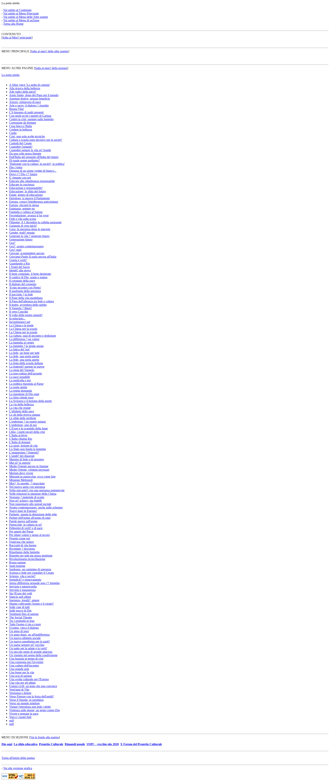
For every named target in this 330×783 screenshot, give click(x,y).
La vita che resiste (20, 407)
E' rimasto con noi (20, 177)
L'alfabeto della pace (21, 411)
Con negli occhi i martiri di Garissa (30, 115)
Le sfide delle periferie (22, 418)
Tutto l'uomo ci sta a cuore (25, 624)
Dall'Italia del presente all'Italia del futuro (33, 157)
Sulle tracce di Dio (20, 610)
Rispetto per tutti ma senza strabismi (30, 555)
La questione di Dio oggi (24, 394)
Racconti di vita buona (22, 545)
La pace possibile (19, 377)
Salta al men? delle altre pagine (49, 51)
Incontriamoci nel (19, 322)
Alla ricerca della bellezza (24, 88)
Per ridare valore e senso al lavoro (29, 535)
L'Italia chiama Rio (20, 438)
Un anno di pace (19, 631)
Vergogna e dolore (20, 693)
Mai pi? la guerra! (20, 462)
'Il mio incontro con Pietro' (25, 287)
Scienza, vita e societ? (22, 576)
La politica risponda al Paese (26, 383)
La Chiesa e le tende (21, 325)
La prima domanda (20, 390)
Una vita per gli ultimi (22, 682)
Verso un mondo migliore (24, 703)
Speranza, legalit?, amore (24, 600)
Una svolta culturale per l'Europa (29, 679)
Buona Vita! (16, 109)
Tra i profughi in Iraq (21, 620)
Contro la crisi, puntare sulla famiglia (31, 119)
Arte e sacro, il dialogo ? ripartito (29, 105)
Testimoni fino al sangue (24, 614)
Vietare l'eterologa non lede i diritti (30, 706)
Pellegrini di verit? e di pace (26, 528)
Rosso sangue (17, 562)
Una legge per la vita (21, 672)
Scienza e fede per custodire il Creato (31, 572)
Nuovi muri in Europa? (23, 511)
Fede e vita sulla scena (22, 218)
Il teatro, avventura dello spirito (28, 304)
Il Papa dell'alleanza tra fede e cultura (31, 301)
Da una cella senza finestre (25, 153)
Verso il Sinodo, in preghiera (26, 699)
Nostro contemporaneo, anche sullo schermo (36, 507)
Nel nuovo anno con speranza (27, 486)
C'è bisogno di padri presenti (26, 112)
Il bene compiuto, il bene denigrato (30, 273)
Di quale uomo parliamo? (24, 160)
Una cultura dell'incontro (24, 665)
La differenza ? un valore (24, 339)
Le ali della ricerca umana (24, 414)
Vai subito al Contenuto (17, 10)
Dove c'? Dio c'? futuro (23, 174)
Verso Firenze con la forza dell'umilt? (31, 696)
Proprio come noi (19, 538)
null (11, 720)
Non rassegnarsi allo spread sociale (30, 504)
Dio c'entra (15, 167)
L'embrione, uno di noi (23, 425)
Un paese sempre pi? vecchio (26, 645)
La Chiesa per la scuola (23, 328)
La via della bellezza (21, 404)
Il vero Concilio (18, 311)
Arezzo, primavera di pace (25, 102)
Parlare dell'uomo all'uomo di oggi (29, 517)
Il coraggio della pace (22, 280)
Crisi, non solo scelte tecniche (27, 136)
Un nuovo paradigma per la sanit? (29, 641)
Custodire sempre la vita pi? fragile (30, 150)
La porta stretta (10, 75)
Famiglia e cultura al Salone (26, 212)
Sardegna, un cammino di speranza (30, 569)
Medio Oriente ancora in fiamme (28, 466)
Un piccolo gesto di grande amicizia (30, 651)
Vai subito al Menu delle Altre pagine (25, 17)
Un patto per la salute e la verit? (28, 648)
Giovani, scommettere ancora (26, 253)
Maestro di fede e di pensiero (26, 459)
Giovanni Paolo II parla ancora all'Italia (32, 256)
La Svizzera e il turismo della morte (30, 401)
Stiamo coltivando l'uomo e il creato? (31, 603)
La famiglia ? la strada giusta (26, 346)
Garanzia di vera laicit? (23, 225)
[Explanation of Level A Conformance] (26, 778)
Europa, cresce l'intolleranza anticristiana (33, 201)
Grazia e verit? (18, 260)
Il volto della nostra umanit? (26, 315)
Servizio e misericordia (23, 586)
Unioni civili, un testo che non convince (33, 686)
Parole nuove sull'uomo (23, 521)
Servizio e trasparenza (22, 590)
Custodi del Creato (20, 143)
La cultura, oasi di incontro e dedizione (32, 335)
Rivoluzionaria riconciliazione (27, 559)
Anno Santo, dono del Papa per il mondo (33, 95)
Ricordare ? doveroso (22, 548)
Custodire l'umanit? (20, 146)
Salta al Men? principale (17, 37)
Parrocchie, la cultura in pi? (25, 524)
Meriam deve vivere (21, 473)
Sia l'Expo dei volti (20, 593)
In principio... (17, 318)
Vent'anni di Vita (19, 689)
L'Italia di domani (19, 442)
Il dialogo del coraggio (22, 284)
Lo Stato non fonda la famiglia (27, 449)
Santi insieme (17, 565)
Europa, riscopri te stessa (24, 205)
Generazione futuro (20, 239)
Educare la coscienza (21, 184)
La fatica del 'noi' (19, 349)
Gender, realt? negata (22, 232)
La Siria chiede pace (21, 397)
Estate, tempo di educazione (26, 194)
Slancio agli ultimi (20, 596)
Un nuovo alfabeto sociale (25, 638)
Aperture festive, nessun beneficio (29, 98)
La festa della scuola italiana (26, 363)
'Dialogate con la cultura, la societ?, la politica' (37, 163)
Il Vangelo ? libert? (20, 308)
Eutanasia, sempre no (22, 208)
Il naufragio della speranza (25, 291)
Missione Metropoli (21, 480)
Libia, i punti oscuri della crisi (27, 431)
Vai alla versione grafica (17, 768)
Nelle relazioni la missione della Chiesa (32, 493)
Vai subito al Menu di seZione (21, 20)
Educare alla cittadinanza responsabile (32, 181)
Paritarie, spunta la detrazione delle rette (33, 514)
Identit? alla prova (20, 270)
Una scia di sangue (20, 675)
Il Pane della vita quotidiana (26, 297)
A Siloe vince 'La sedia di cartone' (29, 84)
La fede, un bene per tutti (24, 352)
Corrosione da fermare (22, 122)
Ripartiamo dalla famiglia (24, 552)
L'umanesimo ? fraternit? (24, 452)
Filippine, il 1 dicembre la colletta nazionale (35, 222)
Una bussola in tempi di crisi (26, 658)
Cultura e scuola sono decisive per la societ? (35, 139)
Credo (13, 133)
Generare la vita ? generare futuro (29, 236)
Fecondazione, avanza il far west (29, 215)
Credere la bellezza (20, 129)
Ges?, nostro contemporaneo (26, 246)
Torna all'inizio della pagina (18, 758)
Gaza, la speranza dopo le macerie (29, 229)
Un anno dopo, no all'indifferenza (29, 634)
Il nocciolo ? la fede (21, 294)
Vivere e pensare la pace (23, 713)
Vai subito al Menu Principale (21, 13)
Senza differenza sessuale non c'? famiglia (34, 583)
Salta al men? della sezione (51, 68)
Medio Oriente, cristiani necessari (29, 469)
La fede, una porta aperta (24, 356)
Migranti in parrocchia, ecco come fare (32, 476)
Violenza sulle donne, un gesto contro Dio (34, 710)
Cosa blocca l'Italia (20, 126)
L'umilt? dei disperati (21, 456)
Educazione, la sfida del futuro (27, 191)
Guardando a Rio (19, 263)
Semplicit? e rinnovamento (25, 579)
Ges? (12, 243)
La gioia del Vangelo (21, 370)
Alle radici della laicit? (22, 91)
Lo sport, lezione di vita (23, 445)
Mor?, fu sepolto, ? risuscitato (27, 483)
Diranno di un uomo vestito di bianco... (32, 170)
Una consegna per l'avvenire (26, 662)
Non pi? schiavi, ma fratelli (25, 500)
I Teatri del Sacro (19, 267)
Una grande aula (19, 669)
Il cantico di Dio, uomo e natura (28, 277)
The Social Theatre (20, 617)
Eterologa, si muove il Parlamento (29, 198)
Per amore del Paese (21, 531)
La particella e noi (20, 380)
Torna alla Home (13, 23)
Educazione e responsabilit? (26, 188)
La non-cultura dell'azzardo (25, 373)
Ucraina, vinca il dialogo (24, 627)
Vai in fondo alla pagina (44, 737)
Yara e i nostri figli (20, 717)
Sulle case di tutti (19, 607)
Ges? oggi (15, 249)
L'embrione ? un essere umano (27, 421)
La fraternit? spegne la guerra (26, 366)
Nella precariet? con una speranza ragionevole (37, 490)
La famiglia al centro (21, 342)
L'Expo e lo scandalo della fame (28, 428)
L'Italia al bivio (18, 435)
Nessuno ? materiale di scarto (26, 497)
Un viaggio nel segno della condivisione (33, 655)
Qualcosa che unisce (21, 541)
